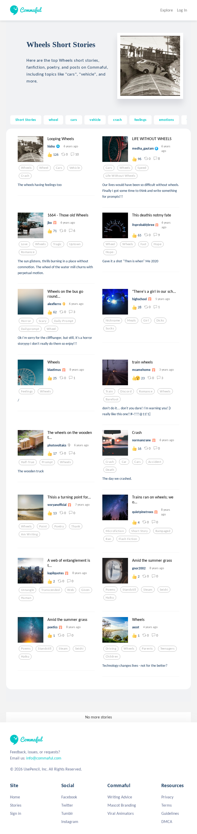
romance (27, 252)
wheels (26, 168)
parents (147, 648)
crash (117, 119)
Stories (15, 805)
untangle (27, 590)
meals (131, 320)
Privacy (167, 797)
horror (26, 321)
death (110, 470)
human (26, 598)
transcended (50, 590)
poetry (59, 526)
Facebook (69, 797)
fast (143, 244)
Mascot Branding (121, 805)
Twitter (67, 805)
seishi (164, 589)
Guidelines (170, 813)
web (70, 590)
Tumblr (67, 813)
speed (141, 168)
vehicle (95, 119)
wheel (53, 119)
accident (154, 462)
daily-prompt (63, 321)
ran (108, 539)
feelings (140, 119)
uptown (75, 244)
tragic (57, 244)
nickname (113, 320)
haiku (110, 597)
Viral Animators (120, 813)
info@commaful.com (43, 758)
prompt (47, 462)
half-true (27, 462)
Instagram (69, 821)
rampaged (162, 531)
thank (75, 526)
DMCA (166, 821)
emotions (166, 119)
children (112, 656)
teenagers (167, 648)
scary (43, 321)
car (124, 462)
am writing (29, 534)
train (109, 391)
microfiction (115, 531)
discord (126, 391)
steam (147, 589)
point (43, 526)
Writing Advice (119, 797)
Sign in (15, 813)
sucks (110, 328)
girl (146, 320)
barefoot (112, 399)
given (85, 590)
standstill (129, 589)
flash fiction (128, 539)
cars (74, 119)
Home (15, 797)
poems (110, 589)
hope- (110, 252)
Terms (166, 805)
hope (157, 244)
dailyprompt (30, 329)
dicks (160, 320)
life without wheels (120, 176)
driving (111, 648)
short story (139, 531)
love (24, 244)
